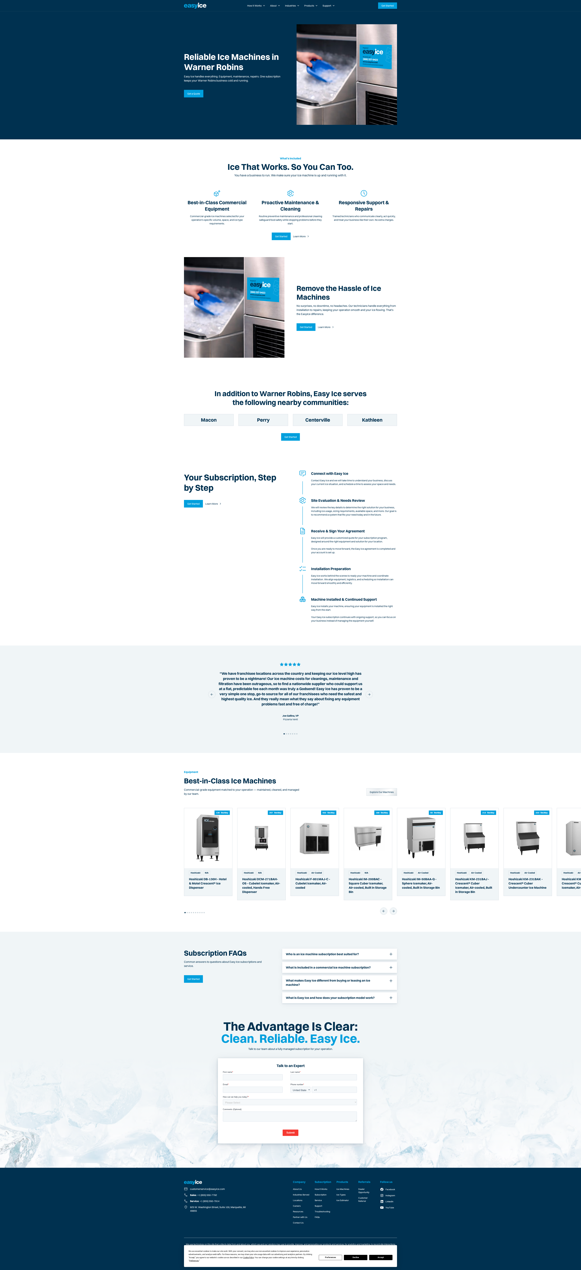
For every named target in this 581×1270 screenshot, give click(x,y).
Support (327, 5)
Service (318, 1200)
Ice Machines (342, 1189)
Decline (356, 1257)
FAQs (317, 1217)
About (273, 5)
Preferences (330, 1257)
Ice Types (341, 1194)
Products (309, 5)
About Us (297, 1189)
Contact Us (298, 1222)
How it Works (254, 5)
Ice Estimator (342, 1200)
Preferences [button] (194, 1261)
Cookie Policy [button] (248, 1258)
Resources (298, 1211)
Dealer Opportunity (363, 1191)
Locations (297, 1200)
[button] (256, 6)
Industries (290, 5)
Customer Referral (363, 1199)
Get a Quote (193, 93)
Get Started (387, 5)
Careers (297, 1206)
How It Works (321, 1189)
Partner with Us (300, 1217)
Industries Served (301, 1194)
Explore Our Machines (382, 792)
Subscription (321, 1194)
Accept (381, 1257)
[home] (195, 6)
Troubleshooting (322, 1211)
